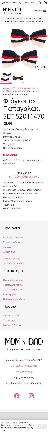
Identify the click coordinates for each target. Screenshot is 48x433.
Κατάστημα (23, 88)
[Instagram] (31, 395)
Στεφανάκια (9, 251)
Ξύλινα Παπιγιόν (11, 258)
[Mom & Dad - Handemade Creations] (12, 10)
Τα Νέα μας (9, 320)
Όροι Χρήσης (10, 294)
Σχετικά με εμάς (11, 315)
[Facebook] (16, 395)
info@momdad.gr (24, 371)
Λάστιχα (7, 247)
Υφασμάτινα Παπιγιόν (14, 263)
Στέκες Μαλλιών (11, 242)
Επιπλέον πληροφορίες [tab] (24, 176)
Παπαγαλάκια (19, 91)
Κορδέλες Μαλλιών (13, 237)
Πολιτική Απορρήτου (14, 299)
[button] (40, 2)
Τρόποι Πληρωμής (12, 289)
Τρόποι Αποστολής (13, 284)
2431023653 (17, 365)
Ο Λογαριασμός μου (13, 280)
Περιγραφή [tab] (24, 173)
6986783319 (31, 365)
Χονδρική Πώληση (12, 325)
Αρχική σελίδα (9, 88)
